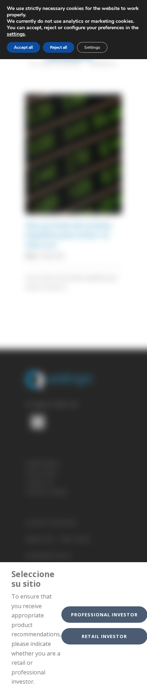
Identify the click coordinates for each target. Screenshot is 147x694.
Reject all (58, 47)
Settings (92, 47)
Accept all (23, 47)
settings (16, 34)
